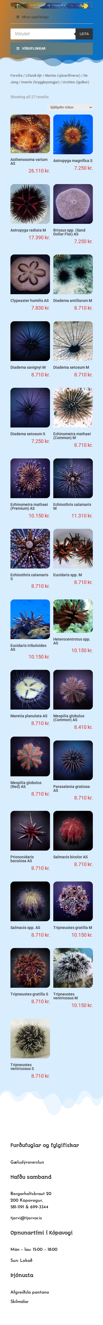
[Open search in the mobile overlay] (51, 33)
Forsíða (16, 75)
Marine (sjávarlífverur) (62, 75)
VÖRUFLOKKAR (34, 49)
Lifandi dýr (34, 75)
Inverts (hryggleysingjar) (40, 82)
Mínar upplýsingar (35, 17)
